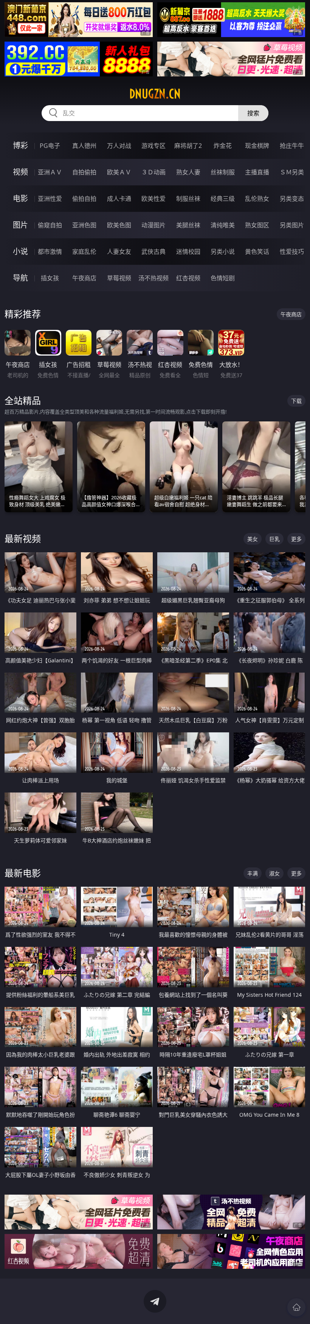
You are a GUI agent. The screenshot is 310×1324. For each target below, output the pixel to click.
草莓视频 (119, 278)
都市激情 (50, 251)
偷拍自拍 (84, 198)
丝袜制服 (223, 172)
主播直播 (257, 172)
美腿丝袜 (188, 225)
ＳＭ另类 (292, 172)
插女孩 (50, 278)
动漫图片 (153, 225)
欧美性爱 (153, 198)
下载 (296, 400)
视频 (20, 172)
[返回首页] (296, 1307)
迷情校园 (188, 251)
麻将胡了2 (188, 145)
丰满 (252, 873)
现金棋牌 (257, 145)
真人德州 (84, 145)
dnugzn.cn (155, 93)
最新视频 (23, 538)
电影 (20, 198)
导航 (20, 278)
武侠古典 (153, 251)
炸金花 (223, 145)
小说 (20, 251)
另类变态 (292, 198)
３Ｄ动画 (153, 172)
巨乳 (274, 538)
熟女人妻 (188, 172)
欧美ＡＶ (119, 172)
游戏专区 (153, 145)
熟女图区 (257, 225)
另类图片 (292, 225)
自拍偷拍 (84, 172)
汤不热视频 (153, 278)
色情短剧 (223, 278)
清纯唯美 (223, 225)
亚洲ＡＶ (50, 172)
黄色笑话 (257, 251)
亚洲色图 (84, 225)
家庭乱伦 (84, 251)
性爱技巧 (292, 251)
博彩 (20, 145)
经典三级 (223, 198)
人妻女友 (119, 251)
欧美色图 (119, 225)
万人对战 (119, 145)
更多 (296, 538)
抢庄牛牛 (292, 145)
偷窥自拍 (50, 225)
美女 (252, 538)
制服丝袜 (188, 198)
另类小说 (223, 251)
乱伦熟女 (257, 198)
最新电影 (23, 873)
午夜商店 (84, 278)
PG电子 (50, 145)
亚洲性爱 (50, 198)
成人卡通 (119, 198)
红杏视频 (188, 278)
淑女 (274, 873)
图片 (20, 225)
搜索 (253, 113)
